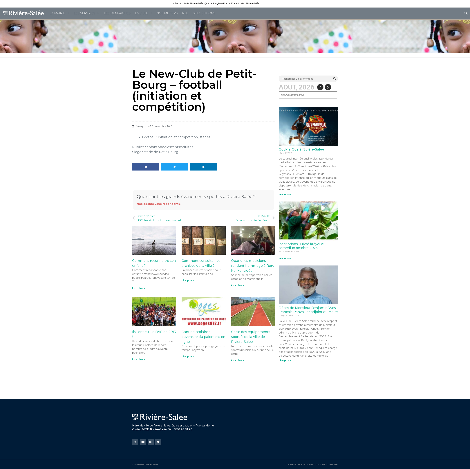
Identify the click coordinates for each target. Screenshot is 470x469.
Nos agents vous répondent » (159, 204)
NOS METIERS (167, 13)
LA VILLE (141, 13)
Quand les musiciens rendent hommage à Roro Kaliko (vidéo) (252, 266)
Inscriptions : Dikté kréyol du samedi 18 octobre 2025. (302, 246)
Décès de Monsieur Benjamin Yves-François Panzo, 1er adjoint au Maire (308, 310)
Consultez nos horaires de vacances (279, 3)
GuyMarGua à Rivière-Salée (301, 149)
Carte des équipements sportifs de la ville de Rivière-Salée (250, 337)
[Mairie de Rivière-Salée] (23, 13)
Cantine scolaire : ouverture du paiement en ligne (203, 337)
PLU (185, 13)
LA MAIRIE (57, 13)
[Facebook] (135, 442)
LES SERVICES (84, 13)
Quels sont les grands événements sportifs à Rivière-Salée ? (196, 196)
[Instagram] (151, 442)
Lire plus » (138, 288)
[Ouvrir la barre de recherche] (466, 13)
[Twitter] (158, 442)
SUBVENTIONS (204, 13)
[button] (145, 167)
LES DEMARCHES (117, 13)
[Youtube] (143, 442)
